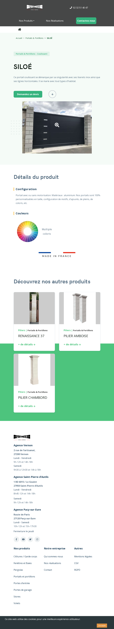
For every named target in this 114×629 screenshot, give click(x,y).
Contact (48, 569)
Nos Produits (26, 20)
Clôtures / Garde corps (25, 556)
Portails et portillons (24, 576)
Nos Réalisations (55, 20)
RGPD (77, 569)
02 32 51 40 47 (80, 7)
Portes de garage (23, 589)
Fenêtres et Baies (23, 563)
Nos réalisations (52, 563)
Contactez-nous (86, 20)
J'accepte (102, 625)
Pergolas (18, 569)
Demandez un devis (28, 94)
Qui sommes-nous (53, 556)
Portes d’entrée (22, 583)
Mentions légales (83, 556)
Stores (17, 596)
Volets (17, 603)
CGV (76, 563)
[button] (57, 125)
